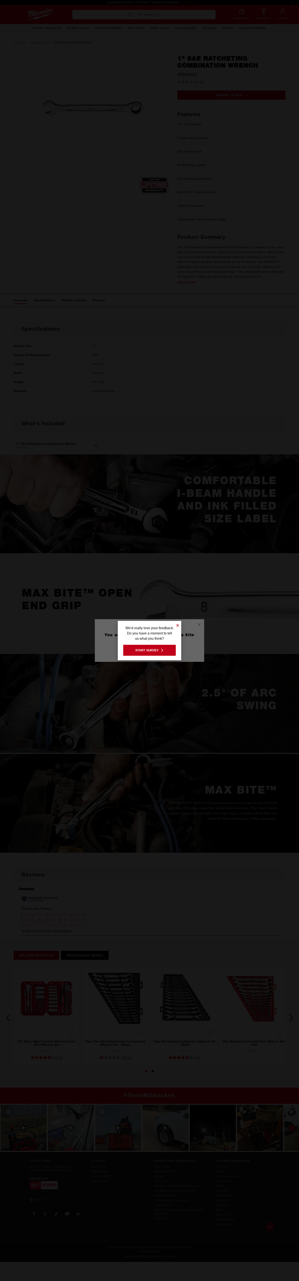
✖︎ (177, 625)
